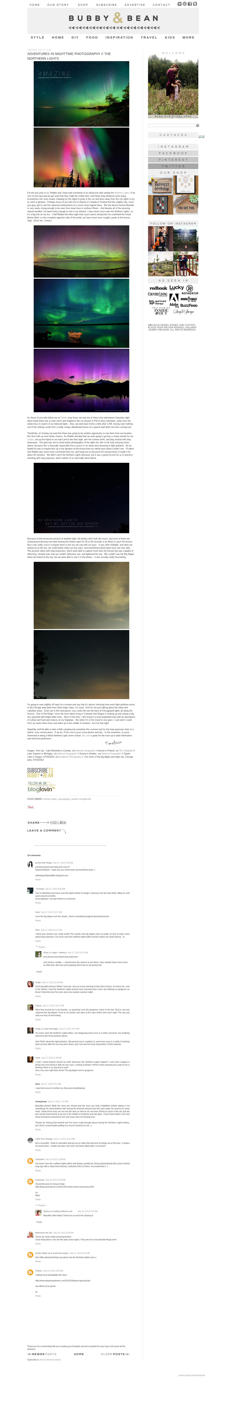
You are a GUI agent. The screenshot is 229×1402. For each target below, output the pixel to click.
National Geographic (85, 750)
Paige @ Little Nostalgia (46, 1029)
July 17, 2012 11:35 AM (52, 982)
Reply (38, 879)
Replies (41, 947)
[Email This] (51, 822)
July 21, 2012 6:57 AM (80, 1253)
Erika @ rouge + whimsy (55, 952)
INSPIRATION (120, 37)
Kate (37, 912)
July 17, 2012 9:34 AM (55, 889)
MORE (189, 37)
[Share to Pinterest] (64, 822)
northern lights (50, 799)
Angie (38, 982)
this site (86, 735)
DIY (75, 37)
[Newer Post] (41, 1355)
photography (64, 799)
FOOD (92, 37)
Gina (37, 930)
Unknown (39, 1159)
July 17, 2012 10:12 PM (64, 1139)
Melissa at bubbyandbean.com (57, 1211)
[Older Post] (115, 1355)
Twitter (64, 417)
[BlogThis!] (55, 822)
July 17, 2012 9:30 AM (63, 863)
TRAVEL (149, 37)
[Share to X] (58, 822)
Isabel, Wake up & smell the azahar (52, 1253)
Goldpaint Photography (70, 757)
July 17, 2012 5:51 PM (51, 1084)
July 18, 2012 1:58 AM (55, 1159)
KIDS (170, 37)
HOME (58, 37)
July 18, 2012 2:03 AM (55, 1180)
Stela (37, 1058)
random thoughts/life (81, 799)
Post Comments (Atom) (50, 1360)
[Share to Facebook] (61, 822)
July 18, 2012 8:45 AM (87, 1211)
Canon (30, 439)
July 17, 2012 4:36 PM (51, 1058)
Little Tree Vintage (43, 1139)
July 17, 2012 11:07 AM (51, 912)
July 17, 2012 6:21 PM (78, 952)
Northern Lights (121, 193)
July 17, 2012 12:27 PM (53, 1006)
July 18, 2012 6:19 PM (63, 1233)
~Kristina (39, 889)
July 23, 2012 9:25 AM (53, 1271)
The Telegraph (126, 750)
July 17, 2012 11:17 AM (51, 930)
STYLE (38, 37)
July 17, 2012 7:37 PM (58, 1101)
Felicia (38, 1006)
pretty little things (43, 863)
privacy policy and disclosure (192, 1375)
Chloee (38, 1271)
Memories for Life (43, 1233)
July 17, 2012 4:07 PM (69, 1029)
